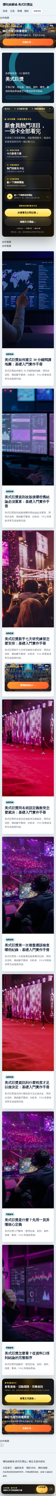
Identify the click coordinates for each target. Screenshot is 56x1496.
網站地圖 (42, 1468)
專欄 (19, 11)
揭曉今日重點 (28, 222)
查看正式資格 (28, 1398)
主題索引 (7, 1468)
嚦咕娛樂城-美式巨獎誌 (18, 4)
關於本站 (31, 1468)
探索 (5, 11)
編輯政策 (19, 1468)
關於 (26, 11)
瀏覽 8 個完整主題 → (15, 97)
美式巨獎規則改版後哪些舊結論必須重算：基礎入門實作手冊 (27, 501)
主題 (12, 11)
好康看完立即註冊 (28, 212)
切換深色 (37, 11)
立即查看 (42, 1489)
